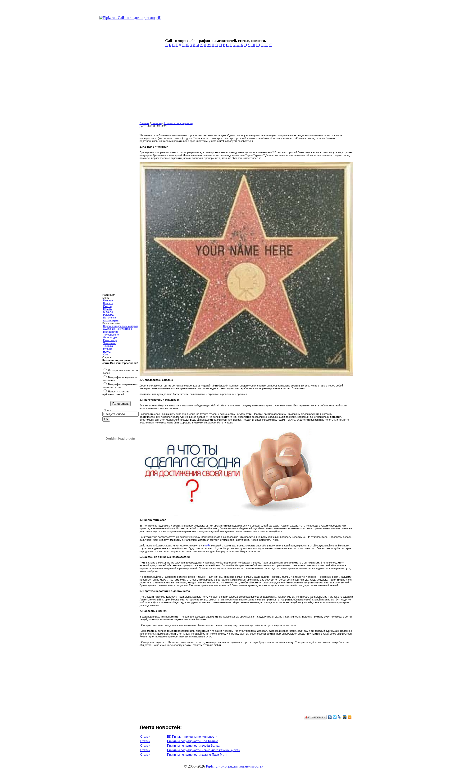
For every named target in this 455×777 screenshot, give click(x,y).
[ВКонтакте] (329, 717)
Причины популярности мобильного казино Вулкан (203, 750)
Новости (108, 303)
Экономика (109, 343)
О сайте (108, 311)
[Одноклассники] (349, 717)
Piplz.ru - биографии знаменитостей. (235, 766)
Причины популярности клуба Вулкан (194, 745)
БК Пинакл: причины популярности (192, 736)
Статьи (107, 306)
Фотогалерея (110, 320)
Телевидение (111, 334)
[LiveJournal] (339, 717)
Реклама (108, 314)
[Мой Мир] (344, 717)
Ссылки (107, 309)
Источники (109, 317)
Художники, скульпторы (117, 328)
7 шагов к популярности (178, 123)
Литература (110, 337)
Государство (110, 331)
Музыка (107, 348)
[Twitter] (334, 717)
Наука (106, 351)
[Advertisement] (212, 86)
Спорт (106, 354)
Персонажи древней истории (120, 326)
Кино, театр (110, 340)
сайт (207, 545)
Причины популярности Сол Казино (192, 741)
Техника (108, 346)
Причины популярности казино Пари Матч (197, 754)
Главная (108, 300)
